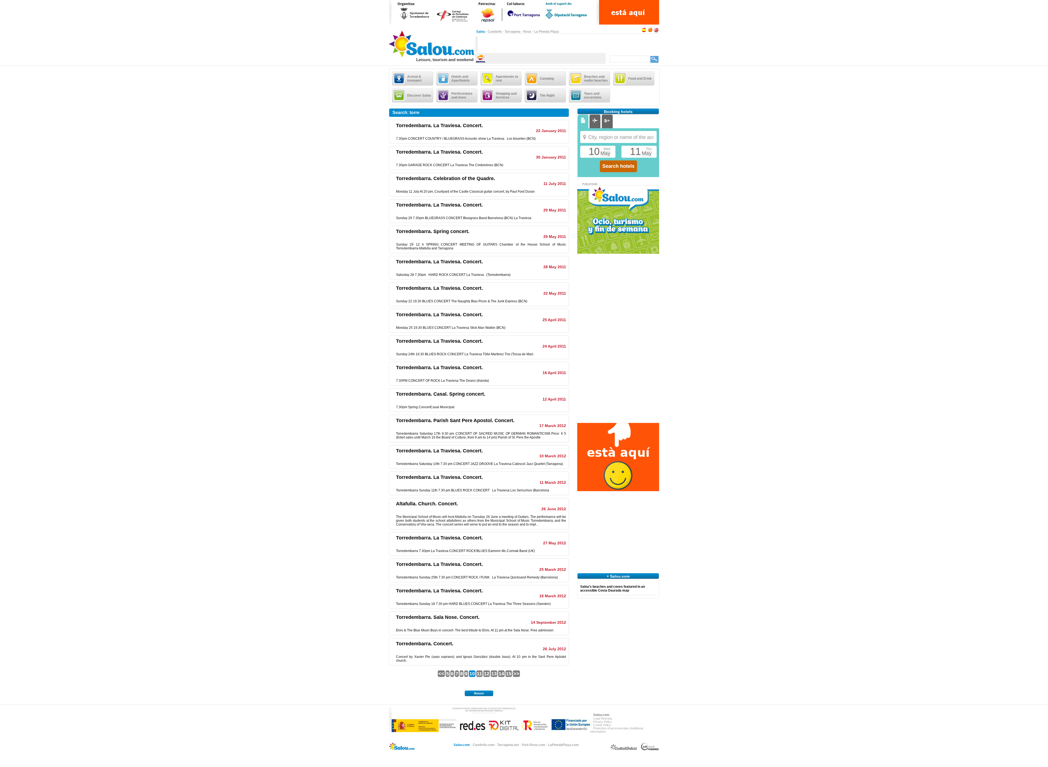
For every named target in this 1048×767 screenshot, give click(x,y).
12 (486, 673)
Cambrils (495, 32)
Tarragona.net (508, 745)
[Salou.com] (432, 56)
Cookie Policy (602, 725)
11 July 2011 (554, 183)
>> (516, 673)
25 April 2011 (554, 320)
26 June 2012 (553, 509)
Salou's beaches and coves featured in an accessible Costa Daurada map (612, 588)
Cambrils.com (484, 745)
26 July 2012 (554, 649)
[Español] (644, 32)
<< (441, 673)
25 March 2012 (552, 569)
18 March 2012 (552, 596)
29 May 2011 (554, 210)
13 (494, 673)
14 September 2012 (548, 622)
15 (508, 673)
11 (479, 673)
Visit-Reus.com (533, 745)
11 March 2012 (553, 482)
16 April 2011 (554, 373)
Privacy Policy (602, 721)
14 (501, 673)
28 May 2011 (554, 267)
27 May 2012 (554, 543)
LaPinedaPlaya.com (563, 745)
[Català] (650, 32)
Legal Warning (602, 718)
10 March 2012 (552, 456)
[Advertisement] (542, 44)
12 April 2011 (554, 399)
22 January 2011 (551, 131)
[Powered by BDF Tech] (650, 749)
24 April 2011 (554, 346)
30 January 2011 (551, 157)
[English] (656, 32)
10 (472, 673)
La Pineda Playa (546, 32)
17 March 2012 (552, 425)
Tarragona (512, 32)
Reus (527, 32)
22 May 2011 (554, 293)
